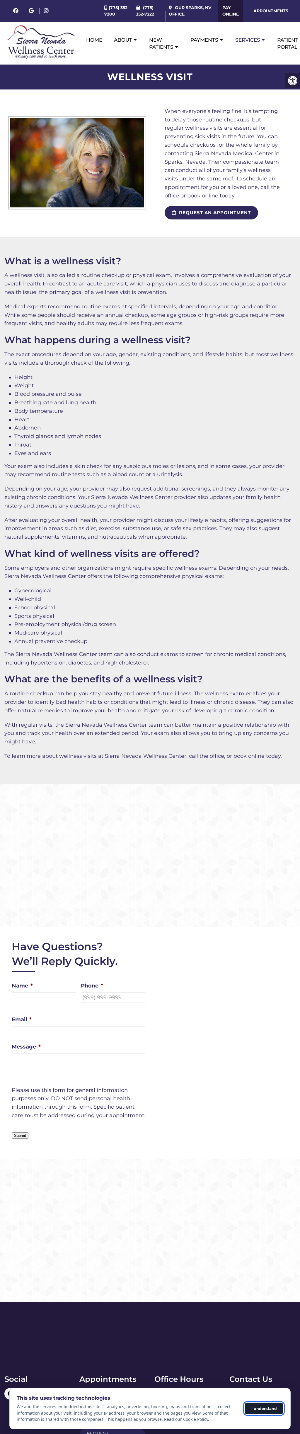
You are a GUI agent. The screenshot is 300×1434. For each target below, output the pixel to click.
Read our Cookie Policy (186, 1419)
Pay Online (230, 11)
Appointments (270, 10)
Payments (204, 40)
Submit (20, 1135)
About (123, 40)
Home (94, 40)
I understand (264, 1408)
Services (247, 40)
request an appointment (214, 212)
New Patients (161, 43)
